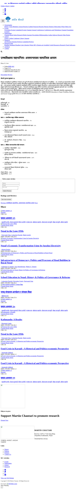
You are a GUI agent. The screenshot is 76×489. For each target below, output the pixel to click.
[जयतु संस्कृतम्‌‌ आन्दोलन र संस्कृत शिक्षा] (12, 284)
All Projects (8, 42)
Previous (3, 203)
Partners (51, 26)
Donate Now (4, 420)
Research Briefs (22, 35)
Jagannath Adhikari (7, 352)
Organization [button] (8, 25)
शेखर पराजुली (56, 222)
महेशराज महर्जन (37, 222)
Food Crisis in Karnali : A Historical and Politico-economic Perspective (35, 348)
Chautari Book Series (10, 35)
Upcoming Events (9, 30)
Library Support (24, 38)
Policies (46, 26)
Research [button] (7, 40)
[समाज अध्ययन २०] (6, 299)
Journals (29, 35)
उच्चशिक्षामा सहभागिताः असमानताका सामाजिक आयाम (20, 203)
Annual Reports (23, 26)
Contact (6, 48)
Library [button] (6, 37)
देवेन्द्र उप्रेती (21, 222)
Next (36, 203)
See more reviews (6, 199)
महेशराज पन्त (5, 296)
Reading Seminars (9, 45)
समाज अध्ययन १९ (8, 378)
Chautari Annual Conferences (35, 30)
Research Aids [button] (8, 43)
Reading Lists (19, 45)
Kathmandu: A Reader (11, 319)
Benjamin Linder (6, 323)
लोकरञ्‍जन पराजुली (47, 222)
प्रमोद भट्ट (11, 66)
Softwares (72, 45)
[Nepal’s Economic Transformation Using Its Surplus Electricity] (20, 238)
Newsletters (35, 35)
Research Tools (64, 45)
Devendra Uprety (18, 281)
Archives (7, 47)
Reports (60, 35)
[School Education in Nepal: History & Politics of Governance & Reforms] (23, 270)
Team (11, 26)
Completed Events (21, 30)
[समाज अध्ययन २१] (6, 211)
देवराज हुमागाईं (14, 222)
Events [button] (6, 28)
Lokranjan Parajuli (16, 235)
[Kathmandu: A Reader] (8, 312)
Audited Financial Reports (36, 26)
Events (6, 461)
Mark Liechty (27, 235)
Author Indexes (53, 35)
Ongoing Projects (17, 42)
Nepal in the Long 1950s (12, 231)
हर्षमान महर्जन (64, 222)
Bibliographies (43, 35)
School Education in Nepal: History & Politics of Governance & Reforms (35, 277)
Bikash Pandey (6, 249)
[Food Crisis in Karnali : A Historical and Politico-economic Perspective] (22, 341)
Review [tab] (10, 74)
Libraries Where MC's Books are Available (36, 45)
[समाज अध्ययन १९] (6, 370)
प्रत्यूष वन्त (29, 222)
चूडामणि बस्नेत (5, 222)
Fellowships (57, 26)
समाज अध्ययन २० (8, 306)
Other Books (66, 35)
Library (6, 38)
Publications (8, 463)
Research (7, 466)
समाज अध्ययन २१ (8, 218)
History (6, 26)
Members (16, 26)
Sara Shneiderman (20, 266)
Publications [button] (8, 33)
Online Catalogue (14, 38)
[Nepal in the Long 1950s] (9, 224)
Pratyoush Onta (6, 235)
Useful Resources (54, 45)
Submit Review (7, 191)
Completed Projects (28, 42)
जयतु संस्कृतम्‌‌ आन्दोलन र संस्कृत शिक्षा (16, 292)
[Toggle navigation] (3, 21)
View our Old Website (7, 478)
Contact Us (7, 454)
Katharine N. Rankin (8, 266)
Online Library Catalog (7, 6)
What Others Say (66, 26)
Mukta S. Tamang (31, 266)
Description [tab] (4, 74)
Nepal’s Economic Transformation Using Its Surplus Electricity (31, 245)
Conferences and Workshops (52, 30)
